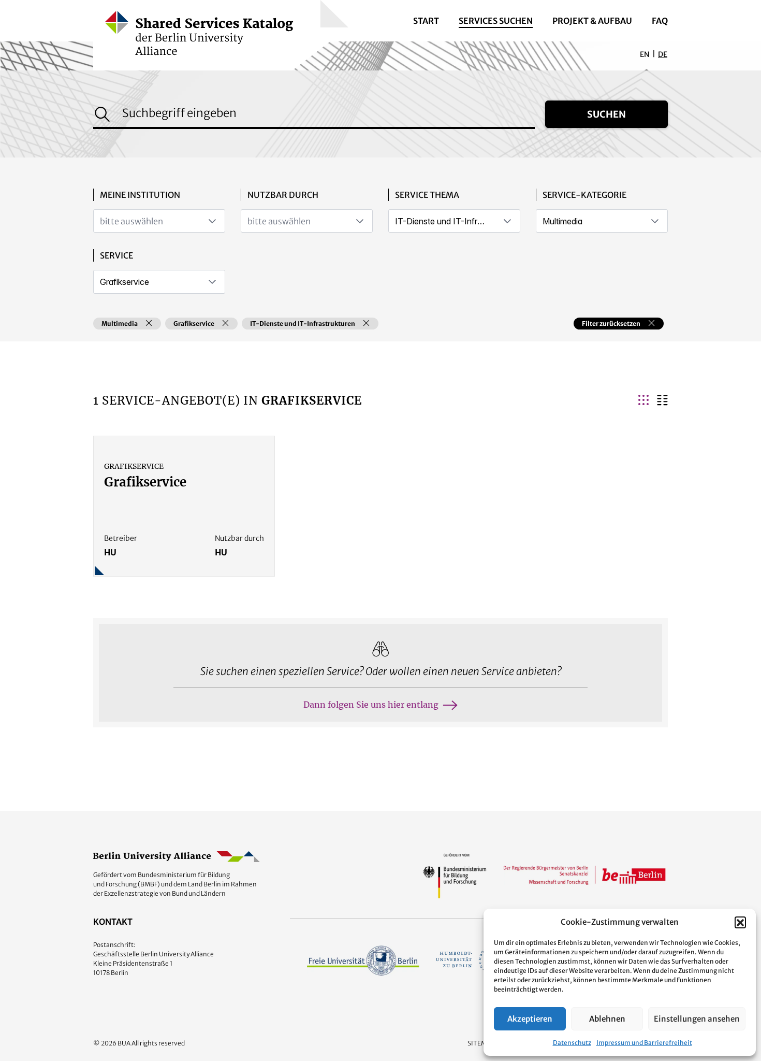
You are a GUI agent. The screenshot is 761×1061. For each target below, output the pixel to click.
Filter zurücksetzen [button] (611, 323)
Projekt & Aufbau (592, 21)
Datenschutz (572, 1042)
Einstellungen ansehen (697, 1019)
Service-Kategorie (584, 195)
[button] (740, 922)
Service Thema (427, 195)
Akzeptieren (529, 1019)
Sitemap (480, 1043)
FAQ (660, 21)
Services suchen (496, 21)
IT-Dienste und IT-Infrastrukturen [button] (302, 323)
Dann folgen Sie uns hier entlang (370, 704)
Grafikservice (145, 482)
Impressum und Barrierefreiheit (644, 1042)
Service (116, 255)
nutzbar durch (282, 195)
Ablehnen (607, 1019)
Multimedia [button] (119, 323)
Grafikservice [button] (193, 323)
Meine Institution (140, 195)
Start (426, 21)
